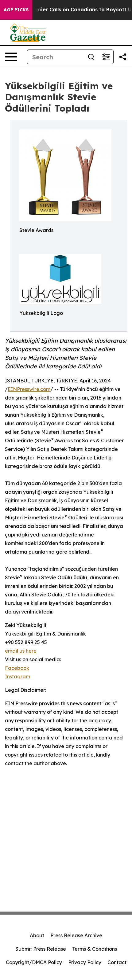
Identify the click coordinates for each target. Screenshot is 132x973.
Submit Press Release (40, 949)
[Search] (91, 57)
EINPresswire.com (29, 389)
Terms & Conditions (94, 949)
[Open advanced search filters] (106, 57)
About (37, 935)
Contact (116, 962)
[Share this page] (122, 57)
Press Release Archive (76, 935)
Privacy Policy (84, 962)
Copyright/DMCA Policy (34, 962)
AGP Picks (16, 10)
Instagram (17, 676)
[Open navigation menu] (11, 57)
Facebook (17, 668)
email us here (21, 651)
